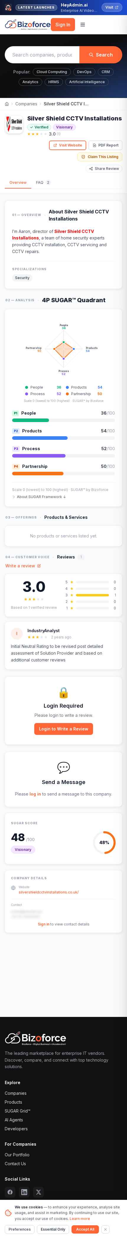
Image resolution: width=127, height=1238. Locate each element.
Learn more (80, 1218)
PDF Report (108, 145)
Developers (16, 1128)
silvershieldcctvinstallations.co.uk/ (49, 892)
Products (13, 1102)
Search (104, 55)
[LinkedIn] (24, 1192)
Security (22, 278)
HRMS (53, 82)
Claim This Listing (103, 156)
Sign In (63, 25)
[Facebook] (10, 1192)
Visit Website (70, 145)
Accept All (85, 1229)
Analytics (30, 82)
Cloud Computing (52, 72)
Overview (18, 182)
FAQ (42, 182)
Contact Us (15, 1163)
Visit (109, 7)
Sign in (43, 924)
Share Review (107, 168)
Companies (26, 103)
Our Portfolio (17, 1154)
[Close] (105, 1229)
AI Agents (14, 1119)
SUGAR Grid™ (17, 1110)
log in (35, 793)
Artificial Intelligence (87, 82)
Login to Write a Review (63, 728)
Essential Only (53, 1229)
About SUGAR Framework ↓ (41, 497)
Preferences (20, 1229)
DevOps (84, 72)
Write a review (20, 565)
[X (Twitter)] (38, 1192)
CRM (106, 72)
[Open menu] (82, 24)
